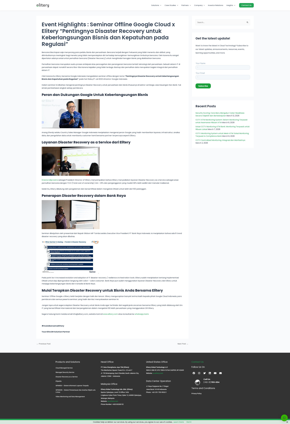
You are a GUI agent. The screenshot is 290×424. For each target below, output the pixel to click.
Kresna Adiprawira (50, 180)
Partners (185, 5)
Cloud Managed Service (64, 368)
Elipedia (59, 381)
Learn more (178, 422)
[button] (160, 5)
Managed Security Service (65, 372)
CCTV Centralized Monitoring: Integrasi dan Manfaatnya (220, 140)
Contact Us (197, 361)
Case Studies (170, 5)
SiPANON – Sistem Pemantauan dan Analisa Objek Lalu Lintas (75, 391)
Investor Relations (215, 5)
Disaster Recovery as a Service (67, 377)
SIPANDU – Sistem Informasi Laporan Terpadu (72, 385)
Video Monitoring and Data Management (70, 396)
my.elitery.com (113, 401)
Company (198, 5)
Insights (230, 5)
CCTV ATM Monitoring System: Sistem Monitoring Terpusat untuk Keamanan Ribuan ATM (222, 121)
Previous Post (43, 344)
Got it (188, 422)
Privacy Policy (196, 393)
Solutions (155, 5)
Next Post (183, 344)
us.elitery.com (158, 373)
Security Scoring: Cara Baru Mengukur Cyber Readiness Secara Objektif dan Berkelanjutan (220, 114)
